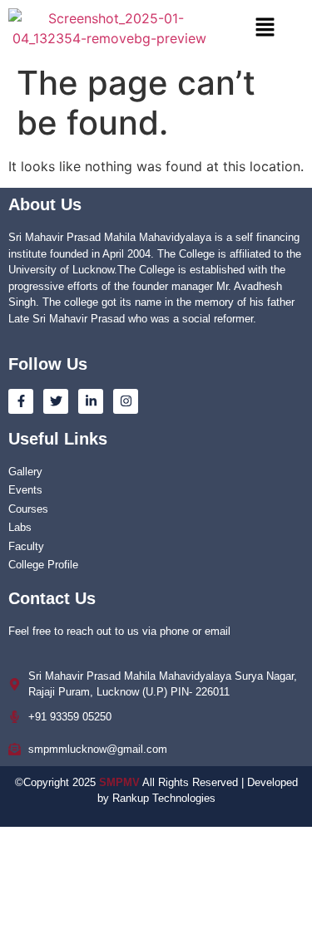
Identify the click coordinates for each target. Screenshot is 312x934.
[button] (265, 28)
